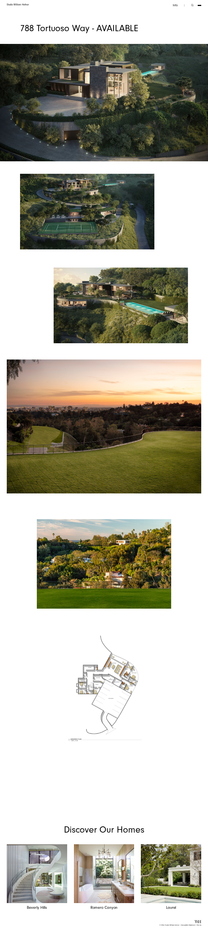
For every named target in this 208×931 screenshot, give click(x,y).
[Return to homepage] (197, 922)
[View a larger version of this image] (87, 211)
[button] (175, 5)
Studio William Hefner (18, 5)
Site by (199, 925)
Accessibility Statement (188, 925)
